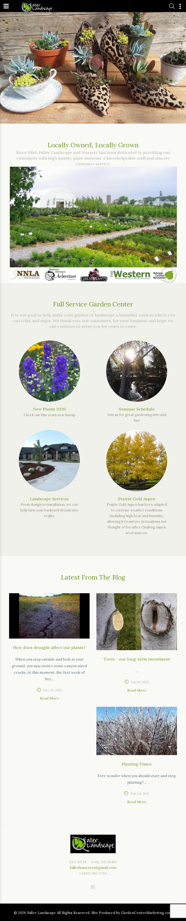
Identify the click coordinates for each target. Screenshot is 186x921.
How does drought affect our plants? (49, 647)
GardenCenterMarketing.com (146, 913)
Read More (49, 698)
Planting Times (137, 764)
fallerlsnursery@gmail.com (93, 867)
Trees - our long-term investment (137, 659)
